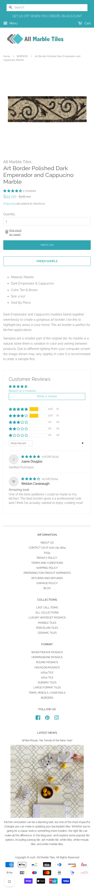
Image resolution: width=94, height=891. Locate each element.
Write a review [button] (47, 396)
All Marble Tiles (46, 857)
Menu (13, 23)
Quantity (9, 214)
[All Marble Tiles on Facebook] (37, 718)
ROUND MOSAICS (47, 662)
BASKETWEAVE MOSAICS (47, 652)
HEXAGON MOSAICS (47, 667)
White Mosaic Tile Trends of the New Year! (47, 740)
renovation (20, 822)
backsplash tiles (61, 826)
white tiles (66, 839)
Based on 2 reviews (22, 391)
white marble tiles (52, 844)
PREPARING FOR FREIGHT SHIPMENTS (47, 572)
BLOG (47, 588)
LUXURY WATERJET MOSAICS (47, 617)
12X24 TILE (47, 672)
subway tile (33, 839)
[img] (31, 456)
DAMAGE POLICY (47, 583)
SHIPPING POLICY (47, 567)
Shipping (9, 203)
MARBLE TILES (47, 622)
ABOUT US (47, 542)
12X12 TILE (47, 677)
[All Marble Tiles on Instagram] (56, 718)
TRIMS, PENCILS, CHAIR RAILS (47, 692)
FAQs (47, 552)
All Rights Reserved (67, 857)
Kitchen (8, 822)
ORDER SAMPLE (47, 261)
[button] (13, 191)
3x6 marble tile (50, 839)
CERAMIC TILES (47, 632)
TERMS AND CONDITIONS (47, 562)
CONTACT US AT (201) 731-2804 (47, 547)
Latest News (47, 732)
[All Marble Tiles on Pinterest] (47, 718)
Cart (87, 23)
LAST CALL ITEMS (47, 607)
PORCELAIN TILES (47, 627)
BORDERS (22, 56)
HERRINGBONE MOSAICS (47, 657)
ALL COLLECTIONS (47, 612)
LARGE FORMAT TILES (47, 687)
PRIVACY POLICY (47, 557)
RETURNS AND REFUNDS (47, 578)
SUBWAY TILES (47, 682)
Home (6, 56)
